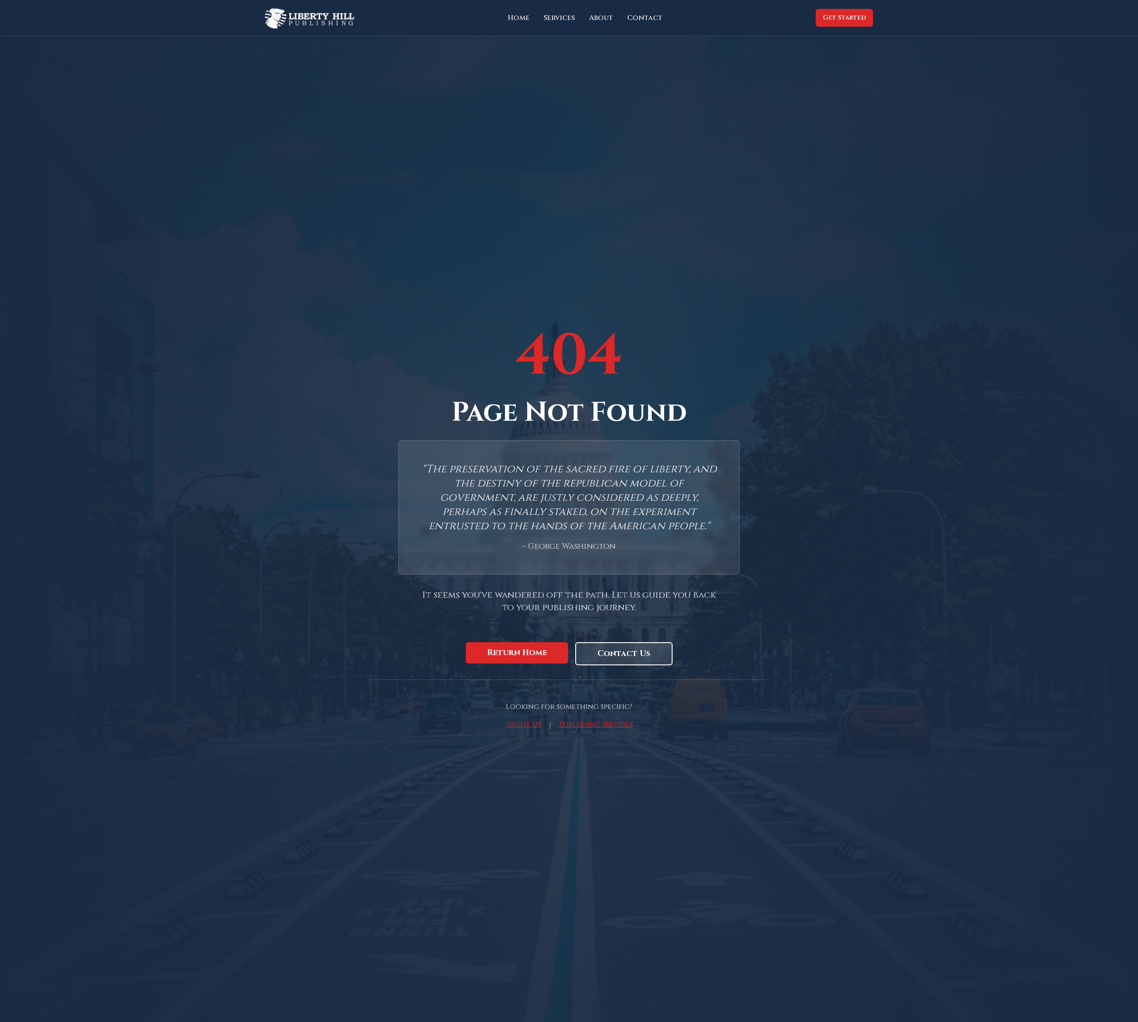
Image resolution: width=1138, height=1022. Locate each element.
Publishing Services (596, 724)
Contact (644, 18)
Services (559, 18)
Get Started (844, 17)
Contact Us (623, 653)
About (601, 18)
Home (518, 18)
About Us (523, 724)
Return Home (517, 652)
